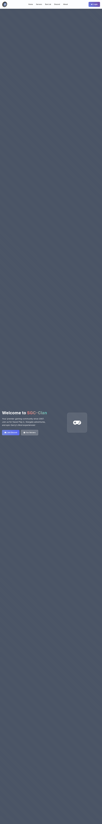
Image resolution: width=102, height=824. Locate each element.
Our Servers (31, 432)
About (65, 4)
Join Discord (12, 432)
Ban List (48, 4)
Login (95, 4)
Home (30, 4)
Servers (39, 4)
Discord (57, 4)
